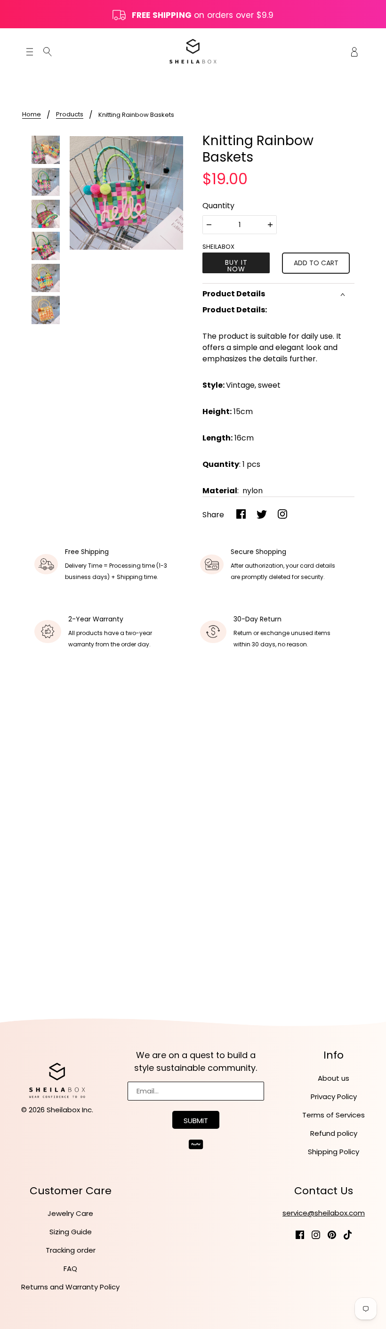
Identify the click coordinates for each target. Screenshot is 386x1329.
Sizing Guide (70, 1232)
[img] (47, 52)
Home (31, 115)
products (69, 115)
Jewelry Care (70, 1213)
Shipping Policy (333, 1152)
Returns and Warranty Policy (70, 1287)
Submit (196, 1120)
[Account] (354, 51)
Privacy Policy (334, 1096)
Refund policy (333, 1133)
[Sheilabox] (193, 51)
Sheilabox (218, 246)
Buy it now (236, 265)
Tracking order (71, 1250)
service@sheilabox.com (323, 1213)
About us (333, 1078)
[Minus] (209, 225)
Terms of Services (333, 1115)
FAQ (70, 1268)
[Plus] (270, 225)
